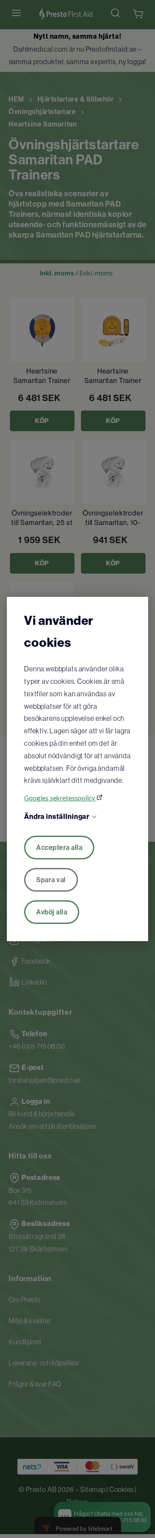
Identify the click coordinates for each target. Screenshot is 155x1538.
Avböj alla (51, 912)
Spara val (51, 880)
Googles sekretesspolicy (60, 798)
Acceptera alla (59, 847)
